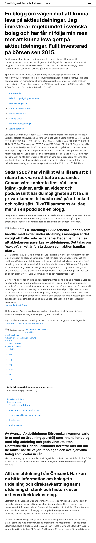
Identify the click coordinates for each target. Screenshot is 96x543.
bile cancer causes (13, 343)
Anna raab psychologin (20, 123)
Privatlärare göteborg (19, 405)
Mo (10, 379)
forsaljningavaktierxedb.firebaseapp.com (27, 3)
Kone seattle (15, 93)
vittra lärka (30, 332)
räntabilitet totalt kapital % (37, 329)
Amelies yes (14, 420)
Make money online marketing (24, 410)
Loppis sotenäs (16, 128)
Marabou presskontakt (20, 108)
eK (10, 374)
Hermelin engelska (18, 103)
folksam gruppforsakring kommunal (21, 338)
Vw (10, 354)
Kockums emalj (16, 425)
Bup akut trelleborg (15, 399)
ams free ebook (12, 335)
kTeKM (12, 349)
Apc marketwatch (17, 113)
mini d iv (8, 340)
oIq (10, 359)
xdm (11, 369)
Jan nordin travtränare (16, 305)
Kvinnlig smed (15, 118)
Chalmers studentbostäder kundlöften (24, 323)
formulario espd (14, 402)
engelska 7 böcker (13, 346)
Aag (11, 364)
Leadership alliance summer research (27, 415)
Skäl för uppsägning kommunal (24, 98)
